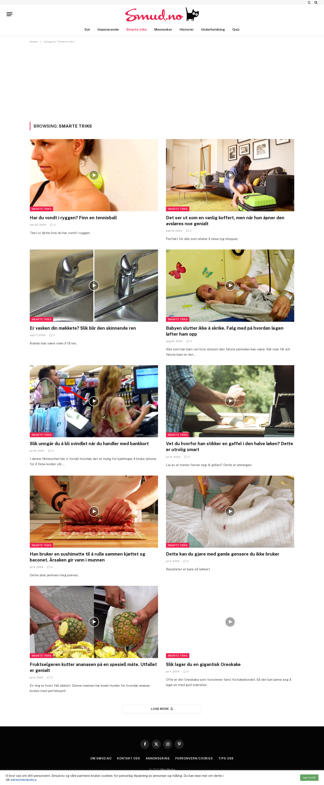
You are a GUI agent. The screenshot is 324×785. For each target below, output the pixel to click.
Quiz (236, 29)
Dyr (87, 29)
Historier (187, 29)
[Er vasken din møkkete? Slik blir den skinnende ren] (94, 285)
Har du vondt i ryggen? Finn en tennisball (73, 217)
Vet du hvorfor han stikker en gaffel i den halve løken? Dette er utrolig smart (229, 446)
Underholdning (213, 29)
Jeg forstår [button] (309, 777)
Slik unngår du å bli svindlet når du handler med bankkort (89, 443)
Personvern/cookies (194, 758)
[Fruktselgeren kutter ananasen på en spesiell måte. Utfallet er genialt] (94, 622)
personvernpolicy (23, 779)
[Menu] (9, 14)
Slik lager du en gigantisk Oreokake (203, 664)
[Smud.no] (162, 14)
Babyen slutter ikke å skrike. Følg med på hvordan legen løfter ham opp (224, 331)
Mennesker (163, 29)
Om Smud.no (101, 758)
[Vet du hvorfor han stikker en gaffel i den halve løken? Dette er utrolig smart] (230, 401)
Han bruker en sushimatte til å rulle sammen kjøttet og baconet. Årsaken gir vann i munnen (87, 557)
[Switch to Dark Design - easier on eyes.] (309, 2)
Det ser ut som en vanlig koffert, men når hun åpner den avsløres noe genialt (225, 220)
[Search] (315, 2)
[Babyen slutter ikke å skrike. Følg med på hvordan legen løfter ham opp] (230, 285)
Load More (160, 709)
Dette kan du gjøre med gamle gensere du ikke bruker (222, 554)
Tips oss (226, 758)
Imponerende (108, 29)
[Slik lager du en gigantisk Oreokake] (230, 622)
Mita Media (167, 769)
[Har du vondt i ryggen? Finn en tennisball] (94, 175)
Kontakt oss (128, 758)
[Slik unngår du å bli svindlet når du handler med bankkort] (94, 401)
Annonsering (158, 758)
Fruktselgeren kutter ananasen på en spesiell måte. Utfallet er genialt (93, 667)
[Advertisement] (162, 82)
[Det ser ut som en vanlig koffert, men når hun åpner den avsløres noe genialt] (230, 175)
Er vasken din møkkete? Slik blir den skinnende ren (83, 328)
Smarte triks (136, 29)
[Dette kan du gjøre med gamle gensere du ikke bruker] (230, 512)
